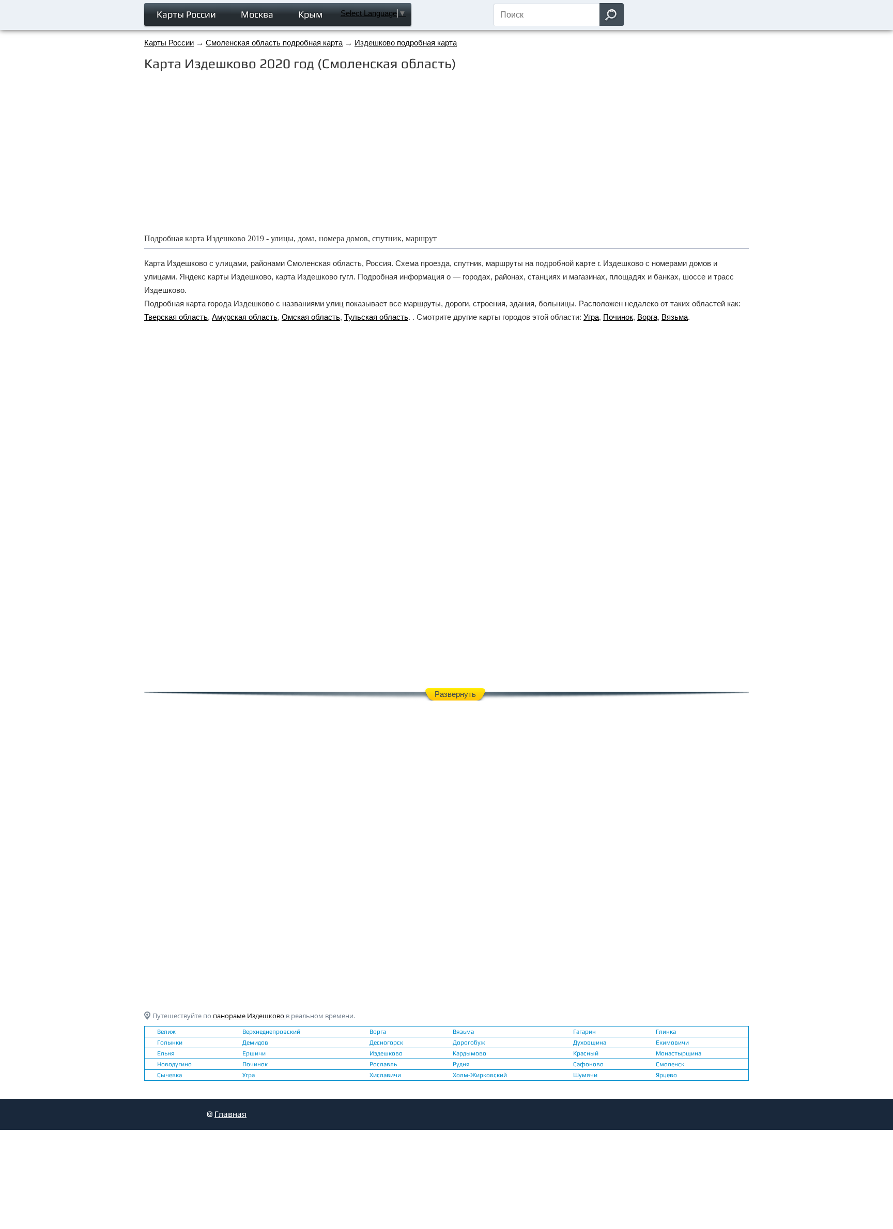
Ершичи (254, 1053)
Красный (585, 1053)
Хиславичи (385, 1075)
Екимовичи (672, 1042)
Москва (257, 14)
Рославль (383, 1064)
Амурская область (245, 317)
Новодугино (174, 1064)
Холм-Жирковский (480, 1075)
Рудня (461, 1064)
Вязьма (674, 317)
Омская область (311, 317)
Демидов (255, 1042)
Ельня (166, 1053)
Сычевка (169, 1075)
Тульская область (376, 317)
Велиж (166, 1031)
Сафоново (588, 1064)
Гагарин (584, 1031)
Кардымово (469, 1053)
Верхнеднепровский (271, 1031)
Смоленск (670, 1064)
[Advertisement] (446, 151)
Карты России (186, 14)
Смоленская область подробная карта (274, 42)
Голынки (169, 1042)
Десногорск (386, 1042)
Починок (618, 317)
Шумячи (585, 1075)
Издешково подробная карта (406, 42)
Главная (230, 1114)
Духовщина (589, 1042)
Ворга (647, 317)
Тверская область (176, 317)
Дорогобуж (469, 1042)
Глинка (666, 1031)
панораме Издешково (249, 1015)
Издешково (386, 1053)
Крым (310, 14)
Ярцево (666, 1075)
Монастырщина (678, 1053)
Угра (591, 317)
